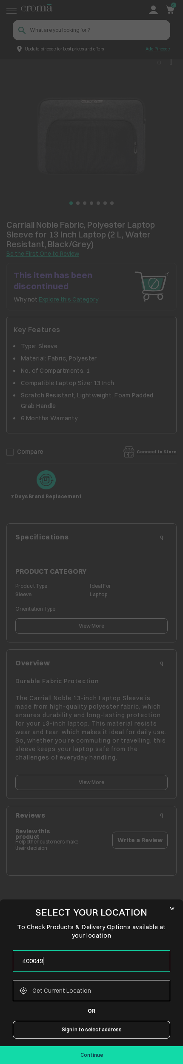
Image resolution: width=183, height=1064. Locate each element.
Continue (91, 1055)
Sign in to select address (92, 1029)
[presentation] (91, 961)
